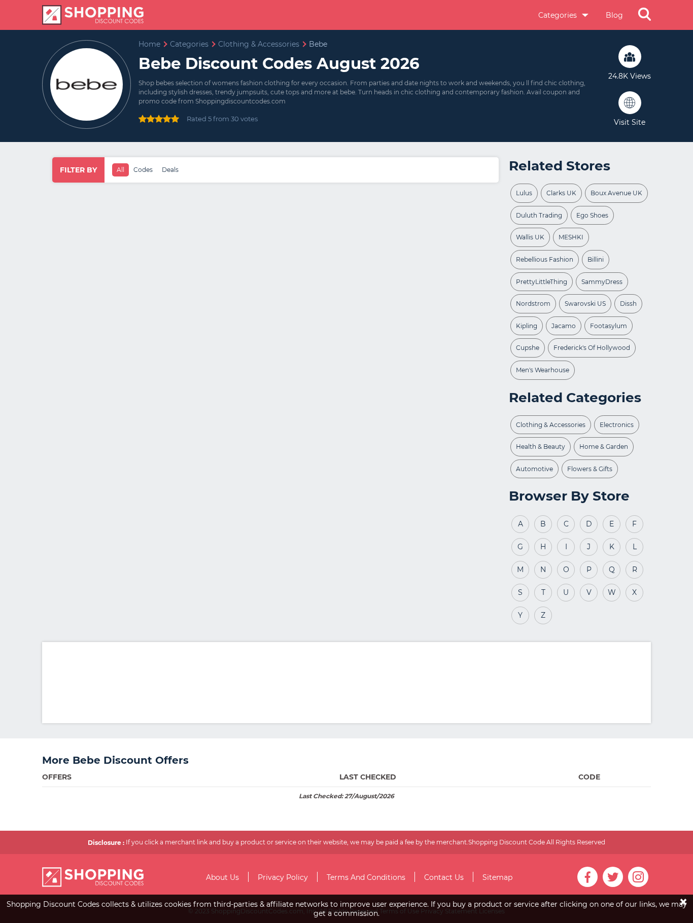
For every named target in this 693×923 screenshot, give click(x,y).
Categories (558, 15)
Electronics (617, 425)
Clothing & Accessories (550, 425)
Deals (170, 169)
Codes (143, 169)
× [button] (683, 895)
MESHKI (571, 237)
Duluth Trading (539, 215)
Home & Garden (603, 446)
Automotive (534, 469)
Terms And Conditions (366, 877)
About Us (222, 877)
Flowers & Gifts (589, 469)
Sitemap (497, 877)
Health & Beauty (540, 446)
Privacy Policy (283, 877)
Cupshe (527, 347)
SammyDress (601, 282)
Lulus (524, 193)
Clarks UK (561, 193)
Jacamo (563, 326)
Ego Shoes (592, 215)
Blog (614, 15)
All (120, 169)
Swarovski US (585, 303)
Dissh (628, 303)
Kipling (526, 326)
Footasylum (608, 326)
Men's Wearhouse (542, 370)
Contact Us (444, 877)
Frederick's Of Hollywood (591, 347)
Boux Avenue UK (616, 193)
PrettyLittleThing (541, 282)
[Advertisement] (346, 682)
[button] (644, 15)
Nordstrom (533, 303)
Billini (595, 259)
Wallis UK (530, 237)
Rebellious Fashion (544, 259)
